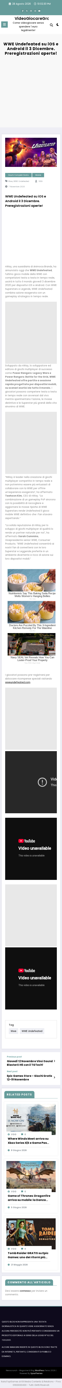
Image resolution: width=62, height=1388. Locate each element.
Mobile (38, 175)
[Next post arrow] (54, 1077)
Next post (12, 1071)
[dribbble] (31, 10)
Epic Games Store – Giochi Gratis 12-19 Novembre (29, 1077)
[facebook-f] (22, 10)
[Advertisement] (31, 91)
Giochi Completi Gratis (18, 175)
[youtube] (39, 10)
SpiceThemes (36, 1373)
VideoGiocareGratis (34, 18)
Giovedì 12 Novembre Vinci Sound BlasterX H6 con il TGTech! (30, 1063)
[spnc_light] (58, 25)
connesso (25, 1291)
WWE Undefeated (21, 181)
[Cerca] (51, 25)
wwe (10, 181)
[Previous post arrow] (54, 1061)
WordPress (39, 1370)
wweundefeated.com (17, 682)
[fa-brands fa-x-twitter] (26, 10)
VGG (41, 181)
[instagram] (35, 10)
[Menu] (4, 24)
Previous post (14, 1057)
